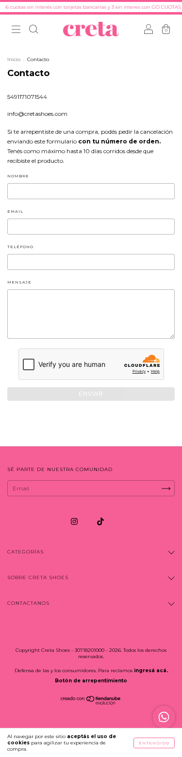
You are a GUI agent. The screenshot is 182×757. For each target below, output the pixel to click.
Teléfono (20, 246)
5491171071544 (27, 96)
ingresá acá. (151, 670)
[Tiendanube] (91, 702)
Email (15, 211)
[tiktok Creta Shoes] (100, 521)
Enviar (91, 394)
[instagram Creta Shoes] (75, 521)
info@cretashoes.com (37, 113)
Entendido (154, 743)
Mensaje (19, 282)
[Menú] (16, 30)
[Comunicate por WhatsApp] (164, 717)
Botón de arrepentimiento (91, 681)
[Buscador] (33, 30)
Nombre (18, 175)
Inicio (13, 59)
